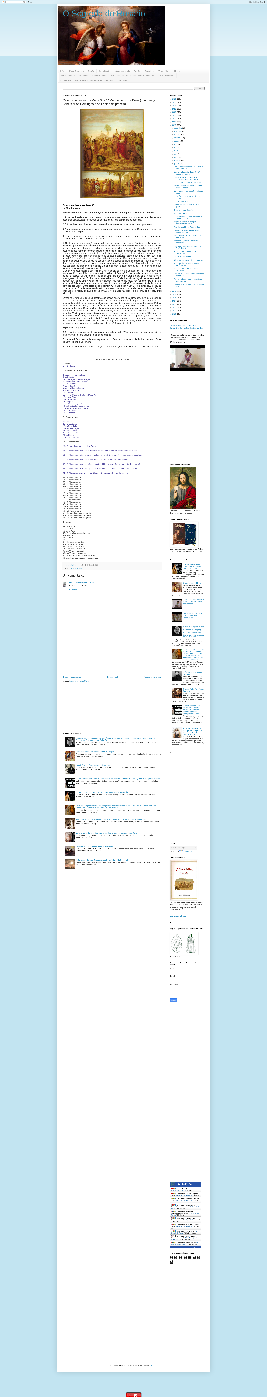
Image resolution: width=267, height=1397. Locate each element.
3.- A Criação (68, 377)
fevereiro (177, 161)
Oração (91, 71)
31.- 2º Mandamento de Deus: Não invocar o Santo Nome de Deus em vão (95, 459)
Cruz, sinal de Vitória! (182, 202)
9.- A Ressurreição (71, 390)
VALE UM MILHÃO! (181, 213)
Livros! (177, 71)
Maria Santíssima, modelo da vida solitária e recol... (186, 264)
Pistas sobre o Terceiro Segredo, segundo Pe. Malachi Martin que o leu (103, 860)
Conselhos (149, 71)
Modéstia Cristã (99, 76)
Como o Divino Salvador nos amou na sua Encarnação (188, 218)
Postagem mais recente (72, 677)
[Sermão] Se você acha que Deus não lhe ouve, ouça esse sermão (193, 602)
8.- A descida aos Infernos (74, 388)
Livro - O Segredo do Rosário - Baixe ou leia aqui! (132, 76)
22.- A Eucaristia (70, 426)
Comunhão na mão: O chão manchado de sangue (95, 752)
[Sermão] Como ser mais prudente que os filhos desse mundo (192, 615)
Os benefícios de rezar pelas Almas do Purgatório (94, 846)
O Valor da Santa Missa (192, 583)
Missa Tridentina (76, 71)
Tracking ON (193, 1247)
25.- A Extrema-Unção (72, 433)
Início (62, 71)
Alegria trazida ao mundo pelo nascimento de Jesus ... (185, 223)
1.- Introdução (69, 366)
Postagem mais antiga (152, 677)
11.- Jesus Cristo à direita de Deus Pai (79, 395)
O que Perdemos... (166, 76)
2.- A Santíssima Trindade (74, 375)
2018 (174, 125)
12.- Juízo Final (69, 397)
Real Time (184, 1247)
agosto (177, 141)
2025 (174, 102)
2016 (174, 295)
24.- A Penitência (70, 430)
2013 (174, 304)
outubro (177, 135)
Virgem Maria (164, 71)
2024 (174, 106)
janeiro (177, 164)
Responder (73, 589)
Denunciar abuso (178, 916)
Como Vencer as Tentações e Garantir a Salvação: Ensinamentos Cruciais (186, 328)
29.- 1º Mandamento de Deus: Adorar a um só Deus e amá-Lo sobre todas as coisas (100, 451)
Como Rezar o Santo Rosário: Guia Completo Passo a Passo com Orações (93, 80)
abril (176, 154)
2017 (174, 291)
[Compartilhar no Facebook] (94, 565)
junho (176, 148)
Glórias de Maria (122, 71)
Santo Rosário (105, 71)
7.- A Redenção (69, 386)
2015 (174, 298)
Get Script (177, 1247)
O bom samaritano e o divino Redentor (188, 260)
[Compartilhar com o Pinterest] (96, 565)
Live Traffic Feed (185, 1184)
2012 (174, 307)
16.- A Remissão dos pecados (76, 406)
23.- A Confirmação (71, 428)
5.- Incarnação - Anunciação (75, 381)
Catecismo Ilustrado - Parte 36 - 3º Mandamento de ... (187, 173)
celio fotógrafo (75, 582)
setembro (178, 138)
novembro (178, 131)
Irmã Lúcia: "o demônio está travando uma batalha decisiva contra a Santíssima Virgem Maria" (111, 819)
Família (137, 71)
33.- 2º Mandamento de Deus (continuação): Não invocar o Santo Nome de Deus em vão (102, 468)
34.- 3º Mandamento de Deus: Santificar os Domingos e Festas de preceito (96, 473)
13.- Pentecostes (70, 399)
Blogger (153, 1365)
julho (176, 144)
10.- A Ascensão (70, 393)
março (176, 157)
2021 (174, 115)
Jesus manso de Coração (183, 210)
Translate (188, 851)
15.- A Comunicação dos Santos (77, 404)
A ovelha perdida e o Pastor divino (187, 227)
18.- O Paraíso (69, 410)
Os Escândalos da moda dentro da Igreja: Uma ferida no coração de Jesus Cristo (106, 833)
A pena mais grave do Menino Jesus (187, 183)
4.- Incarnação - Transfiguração (76, 379)
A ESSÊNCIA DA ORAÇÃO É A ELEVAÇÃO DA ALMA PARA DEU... (188, 178)
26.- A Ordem (68, 435)
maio (176, 151)
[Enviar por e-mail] (86, 565)
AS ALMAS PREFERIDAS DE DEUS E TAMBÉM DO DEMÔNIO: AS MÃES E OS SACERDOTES (193, 731)
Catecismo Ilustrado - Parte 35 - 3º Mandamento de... (187, 231)
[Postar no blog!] (88, 565)
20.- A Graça (68, 422)
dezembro (178, 128)
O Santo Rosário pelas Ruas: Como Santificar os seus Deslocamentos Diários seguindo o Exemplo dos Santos (118, 779)
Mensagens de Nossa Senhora (74, 76)
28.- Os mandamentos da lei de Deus (79, 446)
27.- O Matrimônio (71, 437)
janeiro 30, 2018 (87, 582)
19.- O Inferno (69, 413)
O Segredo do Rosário (104, 13)
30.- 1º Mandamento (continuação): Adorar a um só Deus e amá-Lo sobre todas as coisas (102, 455)
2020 (174, 119)
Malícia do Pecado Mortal (183, 257)
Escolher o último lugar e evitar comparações (185, 252)
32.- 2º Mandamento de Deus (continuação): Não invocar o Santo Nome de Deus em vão (102, 464)
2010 (174, 314)
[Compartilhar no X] (91, 565)
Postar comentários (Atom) (79, 681)
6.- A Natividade (69, 384)
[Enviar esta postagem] (81, 565)
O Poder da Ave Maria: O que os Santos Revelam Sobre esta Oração (102, 792)
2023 (174, 109)
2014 (174, 301)
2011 (174, 311)
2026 (174, 99)
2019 (174, 122)
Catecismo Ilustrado (75, 568)
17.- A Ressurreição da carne (75, 408)
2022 (174, 112)
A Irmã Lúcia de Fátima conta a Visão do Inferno (94, 765)
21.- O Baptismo (70, 424)
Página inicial (112, 677)
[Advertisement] (112, 653)
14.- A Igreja (68, 401)
